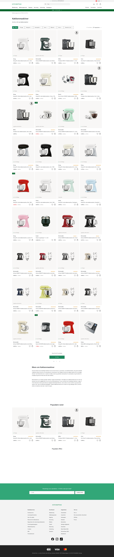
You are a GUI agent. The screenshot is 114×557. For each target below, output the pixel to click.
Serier (59, 27)
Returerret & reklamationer (33, 519)
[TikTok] (61, 539)
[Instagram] (57, 539)
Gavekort (51, 531)
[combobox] (99, 1)
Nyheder (87, 7)
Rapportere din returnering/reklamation (36, 522)
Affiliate (75, 517)
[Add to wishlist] (30, 63)
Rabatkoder (63, 533)
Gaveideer (63, 526)
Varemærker (93, 7)
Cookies (29, 529)
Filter (16, 27)
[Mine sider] (94, 4)
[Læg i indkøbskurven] (32, 63)
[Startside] (16, 4)
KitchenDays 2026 (65, 531)
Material (52, 27)
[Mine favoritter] (97, 4)
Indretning (42, 7)
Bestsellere (63, 522)
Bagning (30, 7)
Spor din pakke (31, 517)
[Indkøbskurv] (100, 4)
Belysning (51, 526)
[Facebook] (52, 539)
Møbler (50, 522)
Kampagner (49, 7)
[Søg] (45, 4)
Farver (45, 27)
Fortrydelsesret (31, 533)
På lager (21, 27)
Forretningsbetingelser (32, 524)
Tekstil (50, 524)
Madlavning (14, 7)
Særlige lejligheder (65, 524)
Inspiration (99, 7)
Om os (75, 512)
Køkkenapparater (23, 7)
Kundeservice (31, 512)
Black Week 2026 (64, 529)
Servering (36, 7)
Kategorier (28, 27)
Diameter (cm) (68, 27)
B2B (28, 531)
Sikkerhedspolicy (31, 526)
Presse (75, 519)
